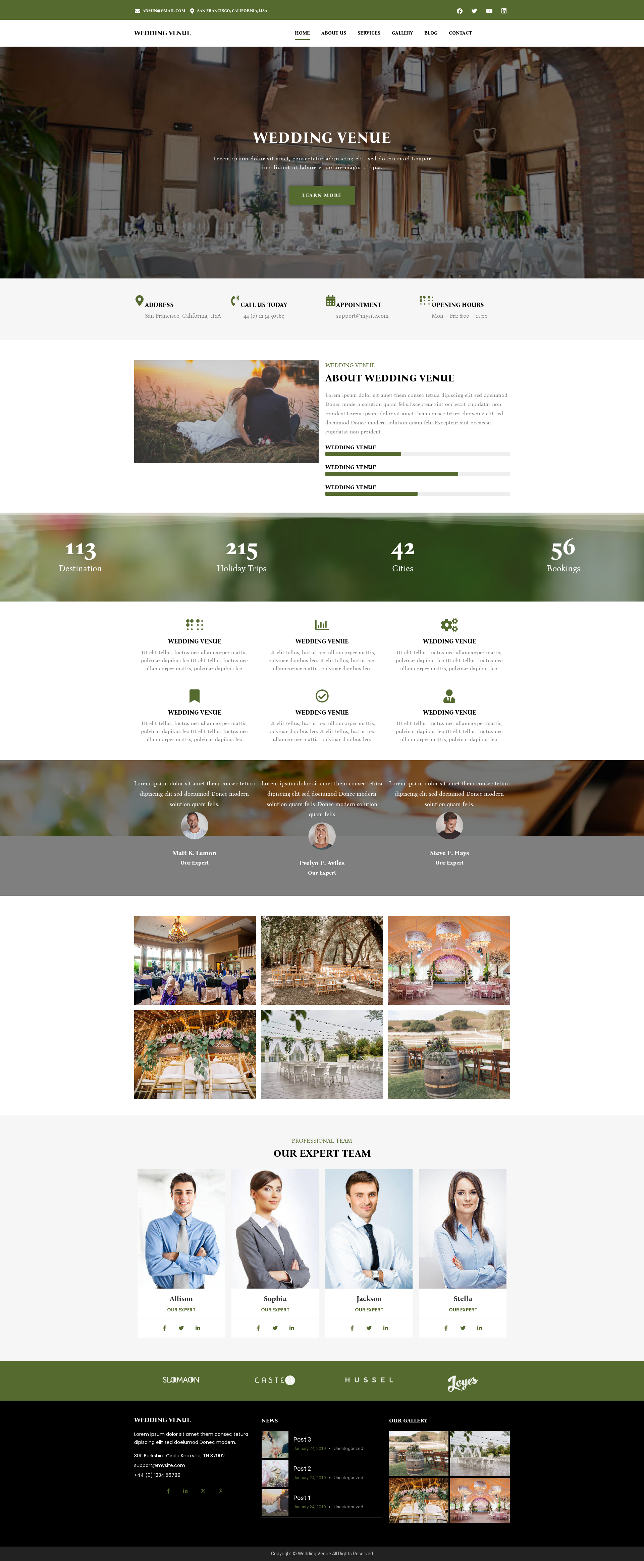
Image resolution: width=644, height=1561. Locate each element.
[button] (195, 960)
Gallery (402, 33)
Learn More (322, 195)
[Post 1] (275, 1502)
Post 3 (302, 1439)
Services (369, 33)
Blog (430, 33)
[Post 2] (275, 1473)
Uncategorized (348, 1448)
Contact (460, 33)
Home (302, 33)
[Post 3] (275, 1444)
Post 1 (302, 1497)
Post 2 (302, 1468)
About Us (333, 33)
